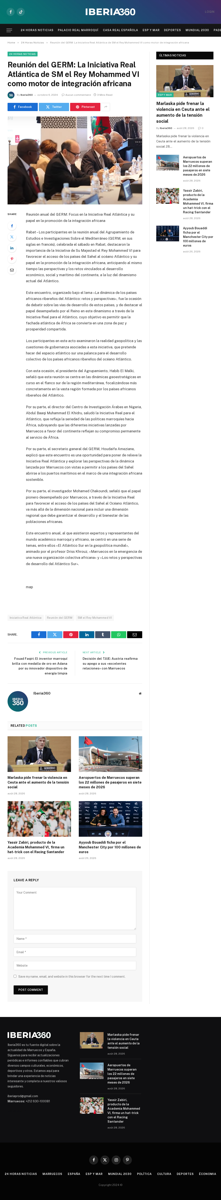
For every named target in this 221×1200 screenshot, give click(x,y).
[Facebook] (12, 226)
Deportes (172, 30)
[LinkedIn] (12, 248)
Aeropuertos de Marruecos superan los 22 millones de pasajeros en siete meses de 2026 (110, 782)
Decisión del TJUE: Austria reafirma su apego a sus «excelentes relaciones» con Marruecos (110, 663)
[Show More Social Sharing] (105, 107)
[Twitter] (12, 237)
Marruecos (52, 1174)
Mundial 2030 (197, 30)
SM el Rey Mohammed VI (95, 617)
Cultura (164, 1174)
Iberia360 (27, 94)
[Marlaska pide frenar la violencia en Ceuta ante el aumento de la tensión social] (39, 754)
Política (144, 1174)
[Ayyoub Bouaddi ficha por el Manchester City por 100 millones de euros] (110, 819)
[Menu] (9, 30)
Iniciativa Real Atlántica (26, 617)
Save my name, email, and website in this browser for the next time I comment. (71, 976)
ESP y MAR (151, 30)
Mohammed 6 (17, 1111)
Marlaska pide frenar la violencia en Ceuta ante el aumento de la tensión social (38, 782)
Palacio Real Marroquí (78, 30)
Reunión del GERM (59, 617)
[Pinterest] (12, 259)
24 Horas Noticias (37, 30)
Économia (207, 1174)
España (74, 1174)
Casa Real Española (120, 30)
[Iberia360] (110, 12)
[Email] (12, 270)
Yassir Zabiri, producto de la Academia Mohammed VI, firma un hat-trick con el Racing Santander (36, 847)
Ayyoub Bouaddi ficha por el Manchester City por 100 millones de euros (110, 847)
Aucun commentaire (78, 94)
